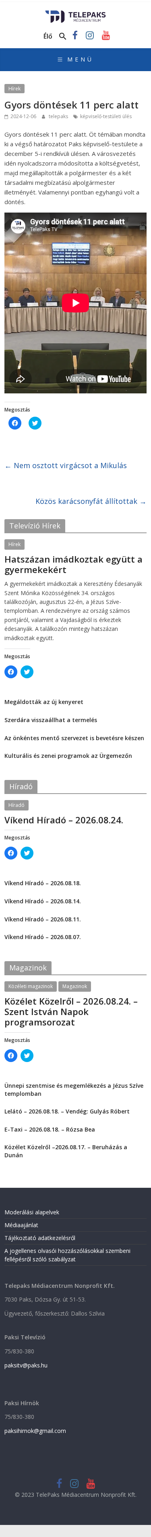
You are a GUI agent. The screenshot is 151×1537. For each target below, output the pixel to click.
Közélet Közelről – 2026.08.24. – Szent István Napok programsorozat (71, 1011)
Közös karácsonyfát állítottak (91, 501)
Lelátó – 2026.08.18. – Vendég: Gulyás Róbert (67, 1111)
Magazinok (74, 986)
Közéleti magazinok (30, 986)
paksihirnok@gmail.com (35, 1431)
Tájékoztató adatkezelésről (39, 1238)
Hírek (14, 88)
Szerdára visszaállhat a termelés (50, 720)
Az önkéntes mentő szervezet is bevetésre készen (74, 738)
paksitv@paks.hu (26, 1365)
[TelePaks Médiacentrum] (75, 12)
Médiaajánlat (21, 1225)
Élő (47, 36)
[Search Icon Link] (63, 36)
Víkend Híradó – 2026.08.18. (42, 883)
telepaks (59, 116)
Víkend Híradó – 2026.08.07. (42, 937)
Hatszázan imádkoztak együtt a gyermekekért (73, 564)
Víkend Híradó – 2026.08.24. (63, 820)
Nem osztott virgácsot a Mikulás (65, 465)
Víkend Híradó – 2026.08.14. (42, 901)
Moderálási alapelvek (31, 1212)
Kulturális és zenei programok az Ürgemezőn (68, 755)
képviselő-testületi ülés (106, 116)
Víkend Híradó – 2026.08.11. (42, 919)
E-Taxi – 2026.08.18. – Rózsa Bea (49, 1129)
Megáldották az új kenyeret (43, 702)
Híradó (16, 805)
